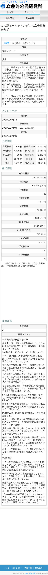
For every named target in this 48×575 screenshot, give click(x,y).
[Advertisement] (24, 294)
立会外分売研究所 (30, 573)
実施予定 (10, 18)
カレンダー (30, 12)
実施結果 (30, 18)
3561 (6, 43)
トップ (10, 12)
